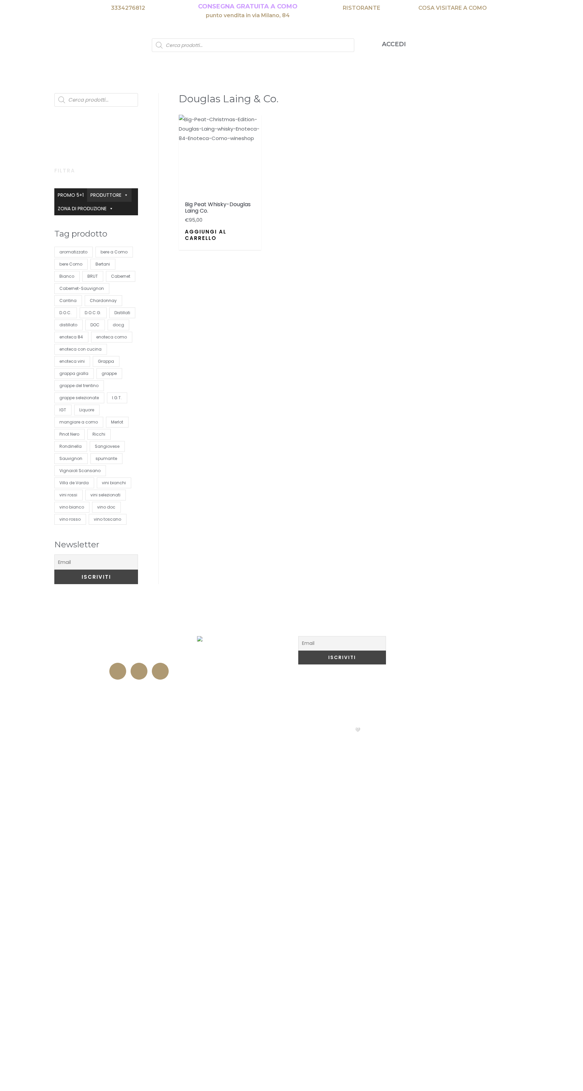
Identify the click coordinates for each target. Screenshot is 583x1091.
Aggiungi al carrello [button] (205, 235)
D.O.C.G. (93, 313)
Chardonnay (103, 300)
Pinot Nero (69, 434)
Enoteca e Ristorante (139, 688)
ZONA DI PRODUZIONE (82, 208)
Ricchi (98, 434)
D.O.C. (65, 313)
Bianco (66, 276)
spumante (106, 458)
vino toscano (107, 519)
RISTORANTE (361, 8)
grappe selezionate (79, 398)
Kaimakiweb (379, 730)
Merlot (117, 422)
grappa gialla (73, 373)
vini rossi (68, 495)
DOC (95, 325)
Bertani (102, 264)
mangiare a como (78, 422)
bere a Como (114, 252)
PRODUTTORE (105, 195)
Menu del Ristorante (241, 627)
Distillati (122, 313)
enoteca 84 (71, 337)
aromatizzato (73, 252)
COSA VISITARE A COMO (452, 8)
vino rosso (70, 519)
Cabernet (120, 276)
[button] (185, 123)
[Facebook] (117, 671)
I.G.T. (117, 398)
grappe (109, 373)
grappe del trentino (79, 385)
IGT (62, 410)
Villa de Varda (74, 483)
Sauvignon (70, 458)
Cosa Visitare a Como (432, 627)
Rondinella (70, 446)
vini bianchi (114, 483)
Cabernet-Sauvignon (81, 288)
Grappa (106, 361)
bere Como (70, 264)
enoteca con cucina (80, 349)
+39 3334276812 (139, 653)
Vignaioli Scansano (80, 470)
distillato (68, 325)
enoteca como (111, 337)
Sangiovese (107, 446)
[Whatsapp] (160, 671)
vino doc (106, 507)
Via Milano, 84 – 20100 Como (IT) (140, 640)
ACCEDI (394, 44)
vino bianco (71, 507)
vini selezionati (105, 495)
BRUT (92, 276)
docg (118, 325)
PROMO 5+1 (71, 195)
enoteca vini (72, 361)
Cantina (68, 300)
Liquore (86, 410)
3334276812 (128, 8)
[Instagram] (139, 671)
